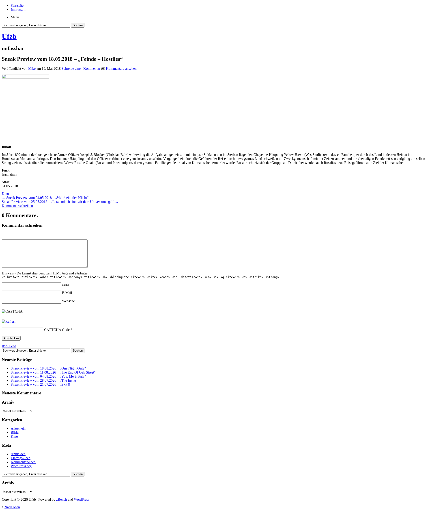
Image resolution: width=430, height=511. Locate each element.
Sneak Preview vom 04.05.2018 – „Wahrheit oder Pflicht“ (45, 198)
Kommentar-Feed (23, 462)
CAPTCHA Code (57, 330)
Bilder (15, 432)
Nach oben (12, 507)
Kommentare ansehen (121, 68)
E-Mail (67, 293)
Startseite (17, 5)
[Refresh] (9, 321)
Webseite (68, 301)
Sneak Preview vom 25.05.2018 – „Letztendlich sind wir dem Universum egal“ (60, 202)
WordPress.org (21, 466)
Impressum (18, 9)
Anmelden (18, 454)
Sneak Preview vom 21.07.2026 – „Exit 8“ (41, 384)
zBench (61, 499)
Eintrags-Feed (20, 458)
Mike (32, 68)
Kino (5, 194)
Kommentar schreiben (17, 206)
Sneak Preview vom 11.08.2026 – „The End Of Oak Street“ (53, 372)
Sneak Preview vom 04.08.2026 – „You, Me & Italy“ (48, 376)
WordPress (81, 499)
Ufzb (9, 36)
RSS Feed (9, 346)
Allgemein (18, 428)
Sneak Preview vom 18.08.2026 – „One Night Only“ (48, 368)
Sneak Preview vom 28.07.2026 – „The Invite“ (44, 380)
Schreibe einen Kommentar (81, 68)
